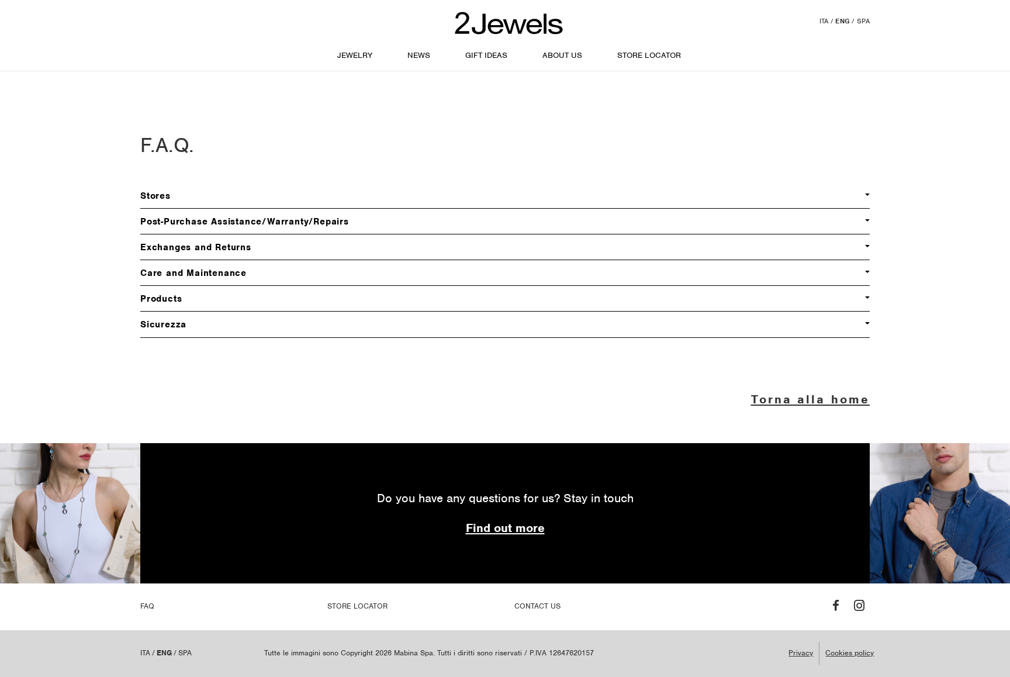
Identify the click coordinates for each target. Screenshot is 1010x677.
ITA (824, 21)
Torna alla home (810, 399)
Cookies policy (849, 653)
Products (161, 298)
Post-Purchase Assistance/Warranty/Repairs (244, 221)
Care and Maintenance (193, 273)
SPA (863, 21)
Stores (155, 196)
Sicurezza (163, 324)
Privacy (800, 653)
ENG (842, 21)
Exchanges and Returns (195, 247)
